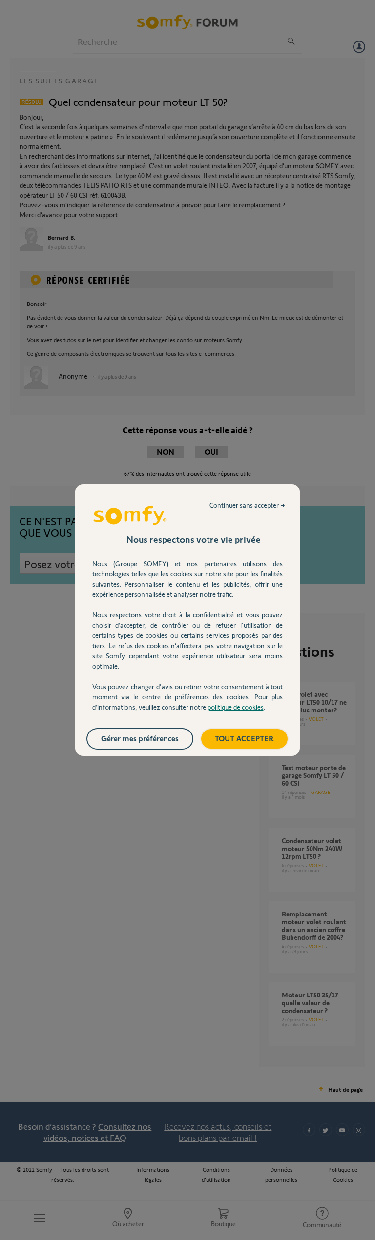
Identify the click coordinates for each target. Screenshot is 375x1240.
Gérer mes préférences (140, 738)
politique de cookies (236, 707)
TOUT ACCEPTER (244, 738)
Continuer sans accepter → (247, 505)
